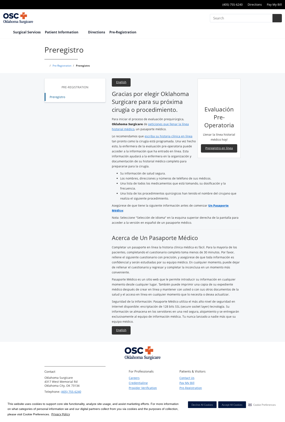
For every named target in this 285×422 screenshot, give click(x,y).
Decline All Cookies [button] (202, 405)
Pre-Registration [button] (123, 32)
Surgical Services (27, 32)
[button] (262, 404)
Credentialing (138, 383)
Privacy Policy (60, 414)
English (121, 82)
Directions (255, 4)
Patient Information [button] (62, 32)
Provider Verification (143, 388)
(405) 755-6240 (71, 392)
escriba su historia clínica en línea (168, 136)
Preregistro (57, 97)
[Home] (6, 32)
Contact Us (186, 378)
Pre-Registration (75, 87)
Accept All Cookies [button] (232, 405)
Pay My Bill (274, 4)
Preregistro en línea (219, 148)
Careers (134, 378)
